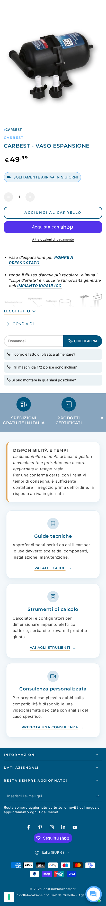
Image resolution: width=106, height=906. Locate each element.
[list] (53, 413)
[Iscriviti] (99, 796)
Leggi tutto (17, 311)
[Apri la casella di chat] (93, 894)
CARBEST (13, 129)
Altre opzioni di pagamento (53, 239)
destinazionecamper (59, 889)
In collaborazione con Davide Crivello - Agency (53, 895)
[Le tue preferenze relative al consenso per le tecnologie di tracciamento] (9, 897)
